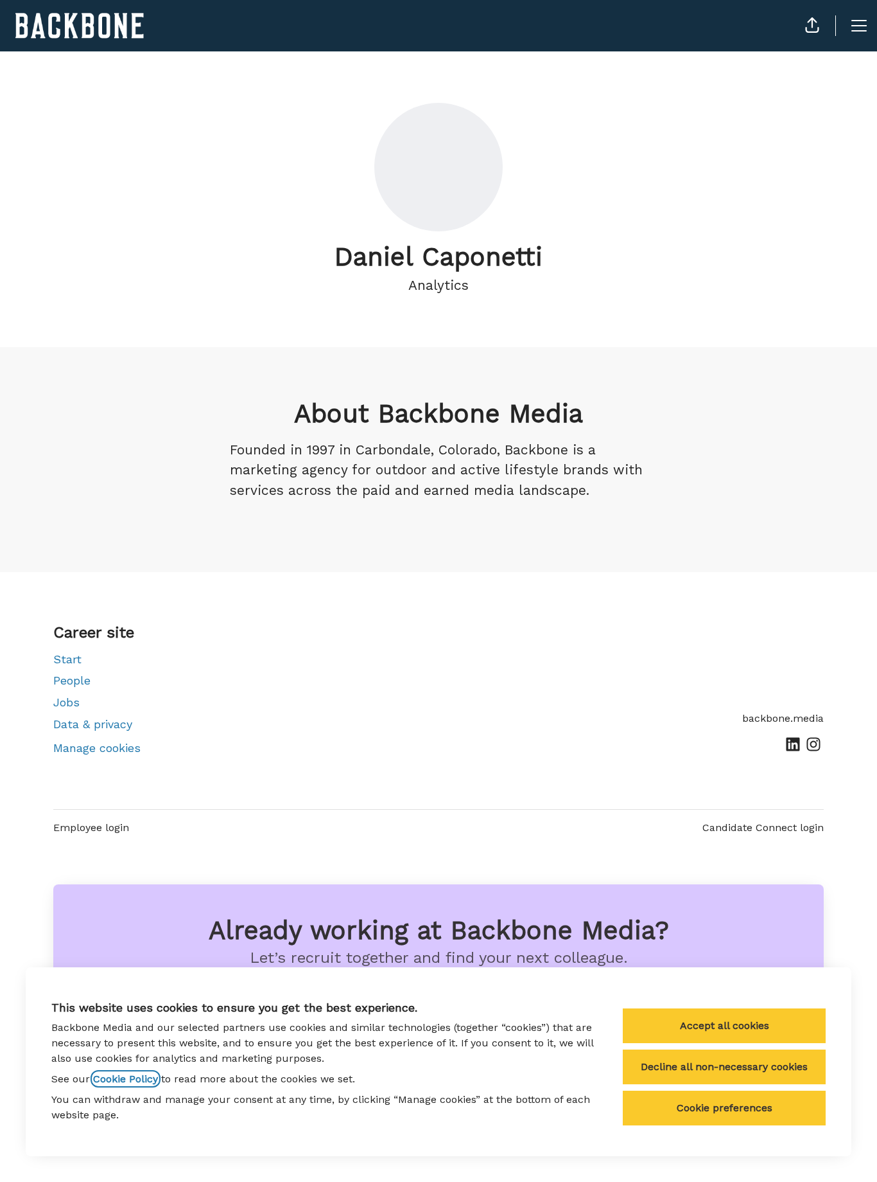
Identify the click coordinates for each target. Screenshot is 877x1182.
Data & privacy (92, 724)
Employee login (91, 827)
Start (67, 659)
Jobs (66, 702)
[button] (812, 26)
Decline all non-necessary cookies (724, 1067)
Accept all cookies (724, 1025)
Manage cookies (97, 748)
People (72, 680)
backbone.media (783, 718)
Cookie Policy (125, 1079)
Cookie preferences (724, 1108)
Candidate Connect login (763, 827)
